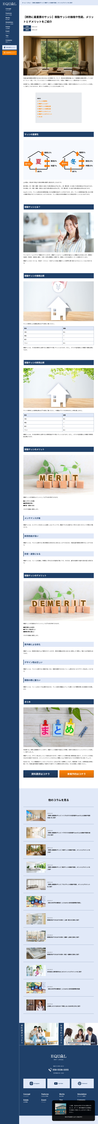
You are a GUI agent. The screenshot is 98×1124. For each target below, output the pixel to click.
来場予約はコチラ (76, 774)
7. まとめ (39, 117)
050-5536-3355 (61, 1069)
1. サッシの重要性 (42, 101)
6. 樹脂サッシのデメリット (44, 114)
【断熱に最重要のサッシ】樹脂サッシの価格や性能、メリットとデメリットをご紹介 (52, 2)
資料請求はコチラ (40, 774)
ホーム (23, 2)
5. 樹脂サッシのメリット (44, 111)
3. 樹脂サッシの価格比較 (44, 106)
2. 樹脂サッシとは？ (42, 104)
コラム (28, 2)
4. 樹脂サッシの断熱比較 (44, 109)
